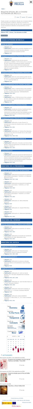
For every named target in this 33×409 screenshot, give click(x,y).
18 (10, 347)
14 (18, 345)
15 (20, 345)
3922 (13, 216)
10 (8, 345)
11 (10, 345)
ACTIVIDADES (7, 355)
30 (23, 349)
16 (23, 345)
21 (18, 347)
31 (8, 351)
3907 (10, 53)
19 (13, 347)
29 (20, 349)
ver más (22, 365)
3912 (13, 127)
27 (15, 349)
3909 (13, 93)
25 (10, 349)
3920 (13, 196)
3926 (17, 254)
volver (17, 17)
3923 (13, 231)
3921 (10, 209)
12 (13, 345)
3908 (10, 81)
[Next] (24, 336)
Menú (31, 2)
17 (8, 347)
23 (23, 347)
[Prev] (7, 336)
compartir (30, 17)
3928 (17, 277)
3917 (13, 179)
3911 (13, 115)
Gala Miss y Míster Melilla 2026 (16, 385)
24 (8, 349)
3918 (17, 179)
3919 (13, 188)
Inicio (3, 8)
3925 (13, 254)
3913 (13, 135)
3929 (13, 284)
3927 (13, 277)
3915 (13, 147)
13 (15, 345)
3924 (13, 238)
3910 (10, 115)
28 (18, 349)
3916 (13, 162)
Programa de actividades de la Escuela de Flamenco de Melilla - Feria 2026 (19, 360)
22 (20, 347)
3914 (17, 135)
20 (15, 347)
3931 (13, 300)
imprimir (23, 17)
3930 (10, 292)
